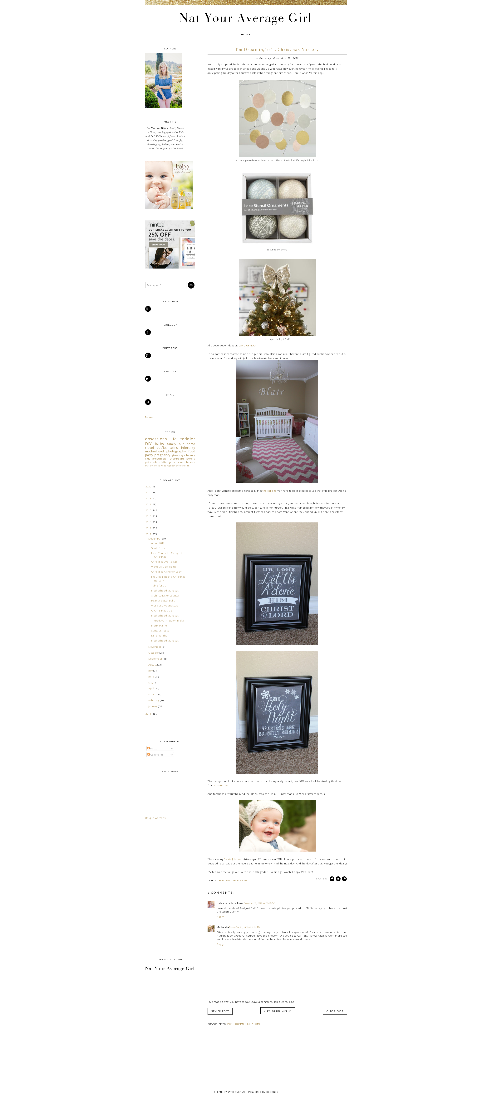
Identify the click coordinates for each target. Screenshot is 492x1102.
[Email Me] (148, 402)
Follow (149, 417)
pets (148, 462)
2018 (148, 498)
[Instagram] (148, 309)
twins (174, 447)
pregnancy (162, 455)
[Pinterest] (148, 355)
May (151, 682)
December (155, 538)
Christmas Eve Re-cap (164, 561)
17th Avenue (237, 1092)
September (155, 658)
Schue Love (221, 785)
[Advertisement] (160, 888)
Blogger (272, 1092)
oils (158, 465)
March (152, 694)
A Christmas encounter (165, 595)
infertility (188, 447)
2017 (148, 504)
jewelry (190, 458)
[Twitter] (148, 378)
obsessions (240, 880)
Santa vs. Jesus (160, 630)
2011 (148, 713)
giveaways (178, 455)
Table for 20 (158, 585)
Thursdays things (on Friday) (168, 620)
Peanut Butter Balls (163, 600)
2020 (148, 486)
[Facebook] (148, 332)
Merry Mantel (159, 625)
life (173, 438)
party (149, 455)
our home (187, 444)
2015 (148, 516)
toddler (187, 438)
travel (149, 447)
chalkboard (177, 458)
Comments (157, 754)
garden (173, 462)
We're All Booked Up (164, 566)
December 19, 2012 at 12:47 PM (259, 903)
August (152, 664)
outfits (162, 447)
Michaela (223, 927)
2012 (148, 534)
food (191, 451)
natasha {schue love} (230, 903)
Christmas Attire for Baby (166, 571)
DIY (228, 880)
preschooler (160, 458)
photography (176, 451)
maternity (150, 465)
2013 (148, 528)
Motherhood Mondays (165, 590)
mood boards (186, 462)
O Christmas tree (161, 610)
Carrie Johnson (233, 859)
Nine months (159, 635)
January (153, 706)
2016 (148, 510)
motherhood (154, 451)
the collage (269, 490)
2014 (148, 522)
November (155, 646)
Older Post (335, 1011)
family (171, 444)
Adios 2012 (158, 543)
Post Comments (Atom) (243, 1024)
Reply (220, 916)
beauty (190, 455)
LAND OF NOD (247, 345)
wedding (165, 465)
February (154, 700)
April (151, 688)
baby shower (177, 465)
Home (246, 34)
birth (187, 465)
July (150, 670)
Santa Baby (158, 548)
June (151, 676)
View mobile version (278, 1010)
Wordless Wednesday (164, 605)
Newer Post (220, 1011)
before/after (160, 462)
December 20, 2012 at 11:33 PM (244, 927)
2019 (148, 492)
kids (147, 458)
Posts (153, 748)
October (154, 652)
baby (222, 880)
